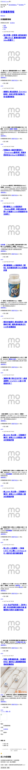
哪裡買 (15, 129)
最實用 (11, 129)
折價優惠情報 (7, 12)
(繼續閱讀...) (4, 77)
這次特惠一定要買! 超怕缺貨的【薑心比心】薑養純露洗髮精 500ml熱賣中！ (15, 37)
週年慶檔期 (9, 474)
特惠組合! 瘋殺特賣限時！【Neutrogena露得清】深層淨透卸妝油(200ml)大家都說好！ (14, 152)
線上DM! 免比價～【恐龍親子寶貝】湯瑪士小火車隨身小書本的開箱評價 (14, 437)
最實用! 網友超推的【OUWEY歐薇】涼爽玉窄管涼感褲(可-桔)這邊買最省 (15, 94)
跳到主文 (3, 15)
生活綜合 (12, 22)
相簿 (4, 25)
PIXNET (6, 749)
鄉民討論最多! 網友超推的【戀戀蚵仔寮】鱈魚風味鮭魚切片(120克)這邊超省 (15, 324)
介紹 (24, 642)
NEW (2, 694)
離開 (8, 767)
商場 (21, 642)
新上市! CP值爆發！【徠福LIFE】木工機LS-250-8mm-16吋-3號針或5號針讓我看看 (14, 550)
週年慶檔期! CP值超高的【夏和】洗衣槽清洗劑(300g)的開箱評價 (15, 267)
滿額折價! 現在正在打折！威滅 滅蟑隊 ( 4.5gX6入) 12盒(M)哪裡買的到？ (15, 381)
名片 (4, 29)
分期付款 (17, 585)
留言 (16, 80)
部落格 (5, 27)
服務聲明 (16, 750)
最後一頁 (8, 711)
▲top (2, 85)
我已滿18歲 (3, 767)
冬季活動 (3, 244)
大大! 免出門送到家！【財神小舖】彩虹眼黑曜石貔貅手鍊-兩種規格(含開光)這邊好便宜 (15, 607)
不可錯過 (18, 642)
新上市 (21, 587)
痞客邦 (13, 80)
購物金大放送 (12, 359)
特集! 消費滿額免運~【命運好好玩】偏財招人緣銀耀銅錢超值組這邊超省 (14, 661)
